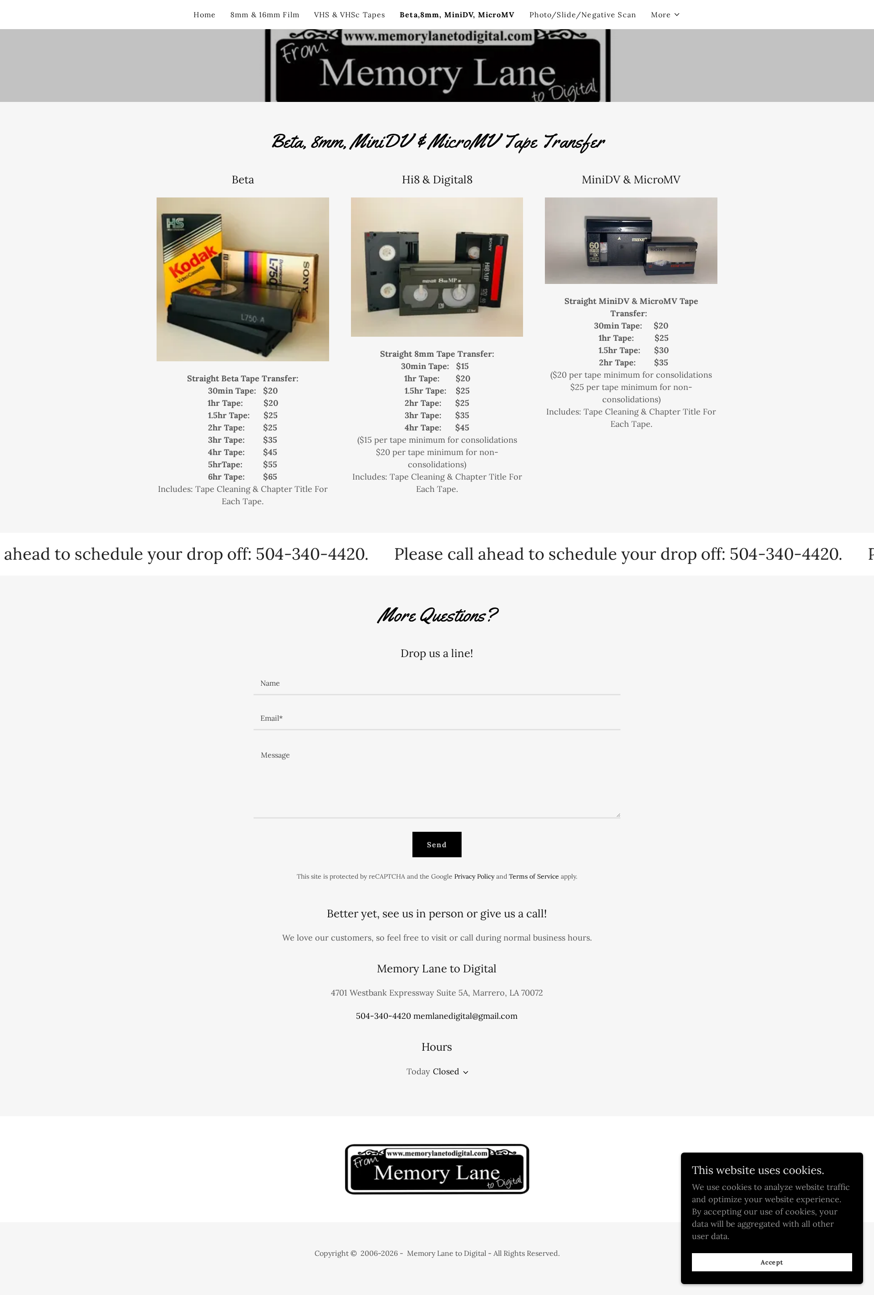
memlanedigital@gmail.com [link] (465, 1016)
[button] (666, 14)
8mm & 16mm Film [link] (265, 14)
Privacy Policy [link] (474, 876)
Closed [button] (446, 1071)
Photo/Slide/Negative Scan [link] (582, 14)
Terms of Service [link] (534, 876)
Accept (772, 1262)
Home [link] (204, 14)
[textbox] (437, 683)
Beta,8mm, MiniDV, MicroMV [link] (457, 14)
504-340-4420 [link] (383, 1016)
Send (437, 844)
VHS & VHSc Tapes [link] (349, 14)
